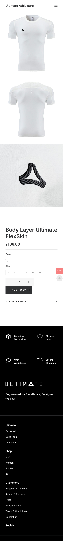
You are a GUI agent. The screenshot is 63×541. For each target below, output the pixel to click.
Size (8, 266)
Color (8, 254)
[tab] (31, 301)
